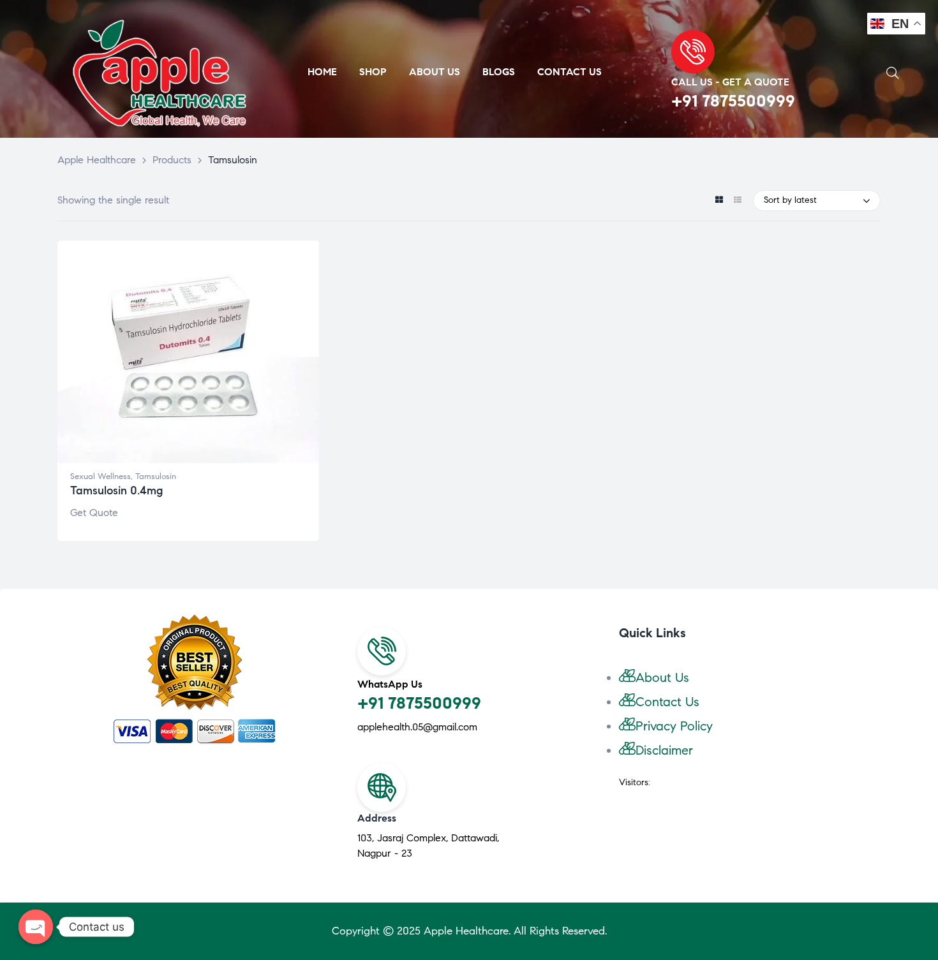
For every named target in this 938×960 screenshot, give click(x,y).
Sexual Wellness (100, 476)
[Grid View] (719, 200)
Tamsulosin (155, 476)
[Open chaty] (36, 927)
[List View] (737, 200)
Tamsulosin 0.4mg (116, 491)
